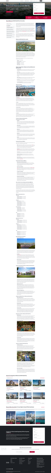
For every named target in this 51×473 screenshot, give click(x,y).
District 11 (31, 30)
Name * (35, 4)
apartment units (18, 149)
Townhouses (29, 461)
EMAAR (11, 460)
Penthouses (29, 462)
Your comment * (35, 437)
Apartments (29, 459)
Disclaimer (44, 471)
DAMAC (11, 459)
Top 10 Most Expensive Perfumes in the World (40, 465)
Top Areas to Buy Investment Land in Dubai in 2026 (40, 463)
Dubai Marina (20, 462)
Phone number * (35, 434)
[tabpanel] (40, 31)
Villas (28, 460)
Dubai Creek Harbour (21, 461)
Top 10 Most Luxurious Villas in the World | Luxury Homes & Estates (40, 460)
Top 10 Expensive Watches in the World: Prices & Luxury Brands (40, 461)
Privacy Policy (40, 471)
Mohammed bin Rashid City (22, 460)
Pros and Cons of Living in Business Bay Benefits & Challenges (40, 466)
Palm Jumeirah (20, 463)
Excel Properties (18, 471)
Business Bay (18, 98)
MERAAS (11, 461)
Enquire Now (39, 13)
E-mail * (34, 431)
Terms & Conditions (37, 471)
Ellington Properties (13, 462)
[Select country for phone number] (35, 11)
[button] (10, 417)
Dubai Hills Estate (24, 31)
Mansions (29, 463)
